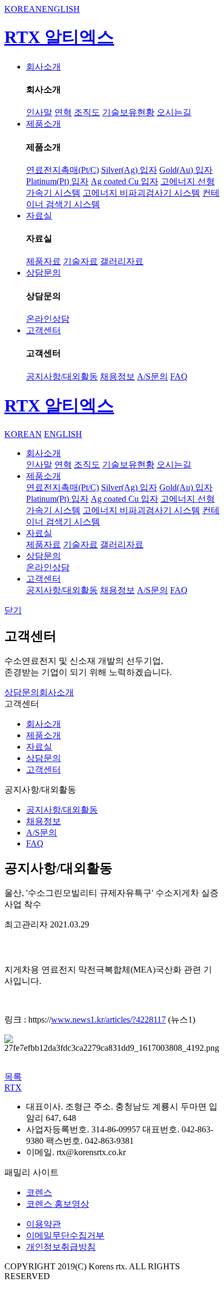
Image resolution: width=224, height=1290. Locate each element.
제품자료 (43, 261)
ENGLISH (61, 9)
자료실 (39, 215)
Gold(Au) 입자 (186, 170)
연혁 (63, 112)
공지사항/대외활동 (62, 376)
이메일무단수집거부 (65, 1235)
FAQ (179, 376)
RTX (13, 1087)
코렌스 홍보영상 (57, 1203)
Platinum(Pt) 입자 (57, 181)
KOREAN (23, 9)
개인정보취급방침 (61, 1246)
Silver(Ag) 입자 (129, 170)
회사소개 (43, 66)
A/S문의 (152, 376)
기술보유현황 (128, 112)
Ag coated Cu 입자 (124, 181)
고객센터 (43, 330)
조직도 (87, 112)
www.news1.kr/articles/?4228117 (108, 1019)
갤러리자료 (122, 261)
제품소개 (43, 123)
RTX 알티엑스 (59, 37)
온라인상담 (48, 318)
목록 (13, 1076)
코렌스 (39, 1192)
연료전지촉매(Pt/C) (62, 170)
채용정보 (117, 376)
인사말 (39, 112)
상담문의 (43, 272)
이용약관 (43, 1224)
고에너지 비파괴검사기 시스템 (141, 192)
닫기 (13, 610)
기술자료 (80, 261)
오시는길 (174, 112)
